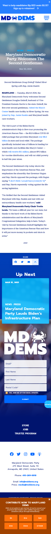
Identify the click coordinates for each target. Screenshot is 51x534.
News (20, 50)
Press (30, 50)
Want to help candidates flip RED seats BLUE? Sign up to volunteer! (26, 7)
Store (25, 425)
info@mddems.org (28, 481)
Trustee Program (25, 433)
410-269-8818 (29, 475)
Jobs (25, 429)
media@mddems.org (28, 484)
